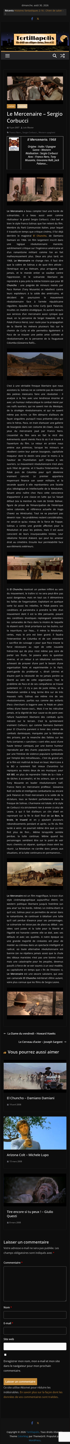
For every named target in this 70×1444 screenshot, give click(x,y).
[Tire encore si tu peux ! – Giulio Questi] (35, 1175)
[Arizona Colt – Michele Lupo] (35, 1119)
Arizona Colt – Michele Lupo (28, 1155)
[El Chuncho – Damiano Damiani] (35, 1062)
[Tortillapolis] (35, 34)
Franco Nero (15, 132)
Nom (8, 1307)
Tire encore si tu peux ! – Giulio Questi (30, 1214)
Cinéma (11, 106)
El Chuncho (40, 235)
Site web (9, 1339)
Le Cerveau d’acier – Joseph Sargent (41, 1042)
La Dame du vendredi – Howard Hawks (31, 1033)
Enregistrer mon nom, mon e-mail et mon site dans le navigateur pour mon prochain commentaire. (32, 1365)
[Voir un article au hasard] (62, 56)
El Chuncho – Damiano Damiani (30, 1098)
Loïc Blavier (28, 127)
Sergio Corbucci (29, 132)
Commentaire (13, 1262)
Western (22, 106)
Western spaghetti (47, 132)
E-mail (8, 1323)
